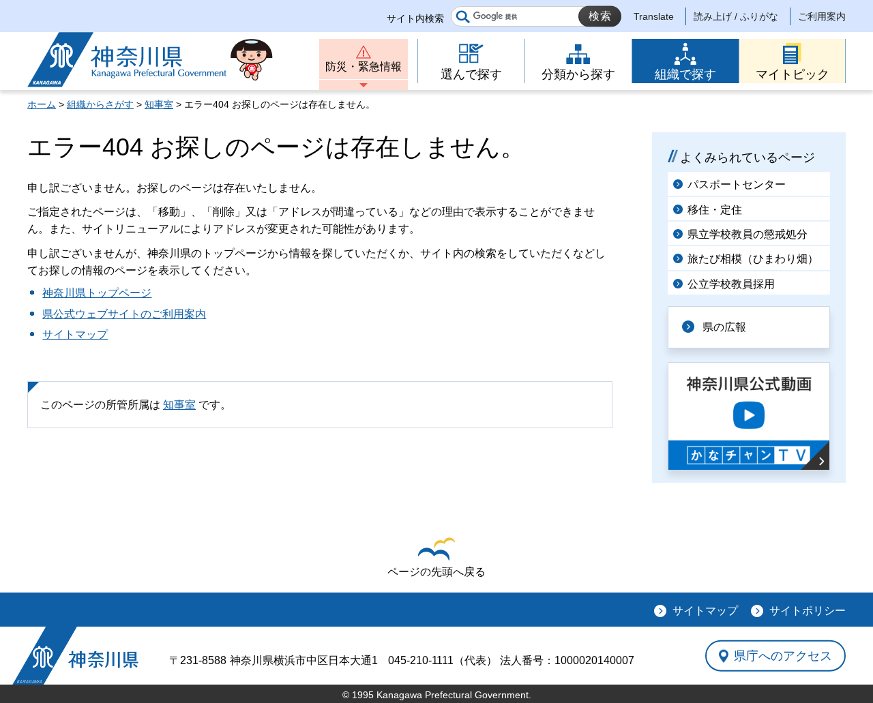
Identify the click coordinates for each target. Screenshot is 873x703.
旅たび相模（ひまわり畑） (752, 259)
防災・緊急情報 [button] (363, 66)
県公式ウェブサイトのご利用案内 (124, 314)
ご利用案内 (822, 16)
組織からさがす (100, 104)
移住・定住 (714, 209)
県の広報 (724, 327)
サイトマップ (75, 334)
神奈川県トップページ (96, 293)
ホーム (41, 104)
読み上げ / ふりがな (736, 16)
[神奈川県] (75, 656)
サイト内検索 (415, 18)
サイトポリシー (807, 610)
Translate (654, 16)
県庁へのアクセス (783, 655)
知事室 (159, 104)
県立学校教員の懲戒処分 (747, 234)
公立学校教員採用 (731, 284)
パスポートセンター (736, 184)
